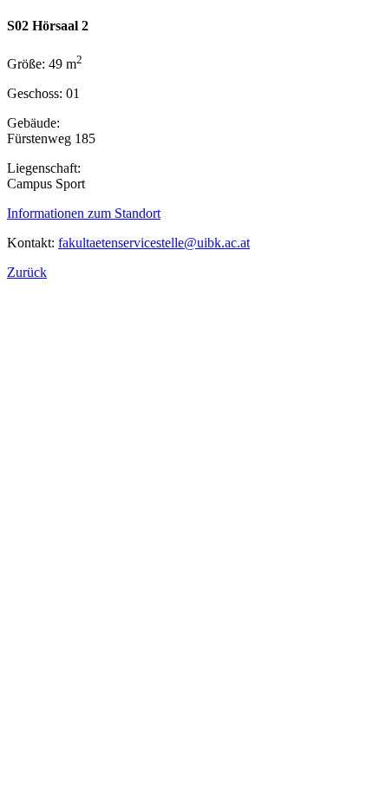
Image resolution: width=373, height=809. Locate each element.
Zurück (27, 272)
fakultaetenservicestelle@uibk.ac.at (154, 242)
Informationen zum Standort (83, 213)
